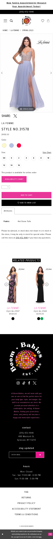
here (40, 537)
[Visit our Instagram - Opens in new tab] (18, 383)
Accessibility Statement (26, 508)
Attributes (8, 211)
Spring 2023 (27, 30)
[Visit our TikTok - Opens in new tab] (23, 383)
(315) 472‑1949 (22, 238)
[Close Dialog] (2, 534)
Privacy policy (26, 503)
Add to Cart (26, 195)
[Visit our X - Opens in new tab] (34, 383)
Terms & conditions (26, 514)
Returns (26, 497)
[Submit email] (40, 455)
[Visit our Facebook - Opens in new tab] (29, 383)
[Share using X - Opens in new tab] (15, 116)
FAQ (26, 492)
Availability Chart (14, 179)
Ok (50, 534)
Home (5, 30)
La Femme (15, 30)
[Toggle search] (11, 20)
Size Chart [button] (47, 152)
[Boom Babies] (27, 21)
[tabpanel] (26, 73)
